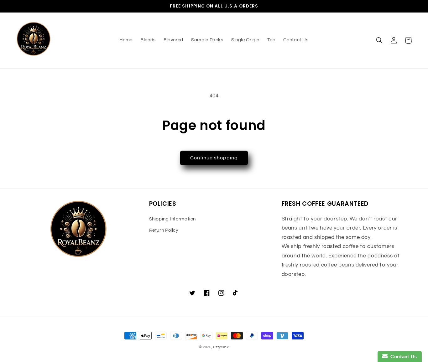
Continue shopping (214, 157)
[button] (379, 40)
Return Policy (163, 230)
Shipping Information (172, 219)
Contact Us (402, 356)
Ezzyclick (221, 347)
